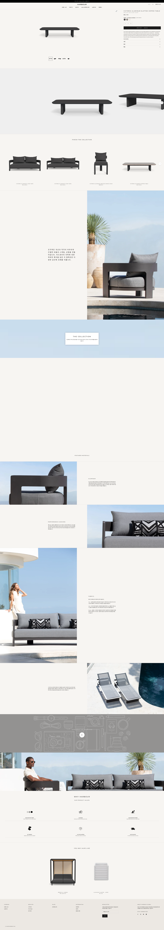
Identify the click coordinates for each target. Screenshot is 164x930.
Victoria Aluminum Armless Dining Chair (101, 183)
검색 (153, 4)
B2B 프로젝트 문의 (85, 7)
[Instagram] (140, 914)
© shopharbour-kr (10, 926)
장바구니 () (158, 4)
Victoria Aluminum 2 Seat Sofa (24, 183)
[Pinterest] (143, 914)
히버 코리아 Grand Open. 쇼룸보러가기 (82, 1)
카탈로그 (100, 7)
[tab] (142, 39)
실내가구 (77, 7)
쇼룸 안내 (94, 7)
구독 (105, 915)
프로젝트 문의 (54, 907)
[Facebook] (137, 914)
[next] (161, 102)
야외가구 (71, 7)
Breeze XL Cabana (63, 892)
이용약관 (77, 907)
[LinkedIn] (146, 914)
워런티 (77, 909)
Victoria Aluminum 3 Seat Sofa (62, 183)
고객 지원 (30, 907)
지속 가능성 (30, 909)
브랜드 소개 (64, 7)
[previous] (2, 102)
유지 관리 (30, 911)
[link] (116, 11)
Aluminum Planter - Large (101, 892)
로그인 (149, 4)
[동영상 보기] (82, 734)
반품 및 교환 (78, 911)
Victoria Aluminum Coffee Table (139, 183)
